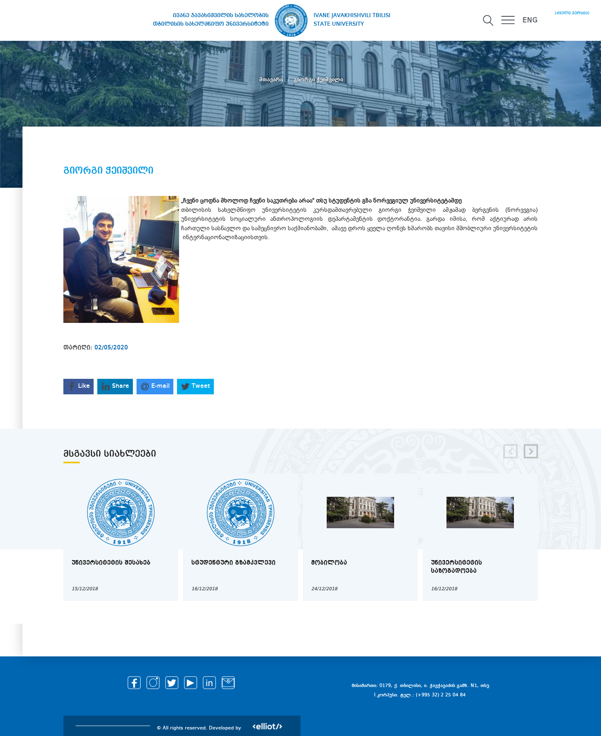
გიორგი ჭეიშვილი (318, 79)
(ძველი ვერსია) (572, 13)
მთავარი (272, 79)
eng (530, 20)
